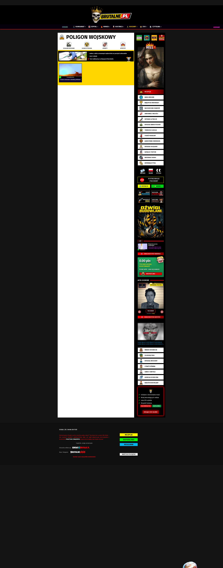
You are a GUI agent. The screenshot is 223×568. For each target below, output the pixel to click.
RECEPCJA (128, 435)
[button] (151, 331)
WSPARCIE (145, 186)
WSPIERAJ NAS (128, 440)
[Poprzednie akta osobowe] (139, 312)
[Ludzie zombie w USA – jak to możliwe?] (73, 56)
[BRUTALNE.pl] (111, 14)
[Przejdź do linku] (151, 67)
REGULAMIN (128, 444)
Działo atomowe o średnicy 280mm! (70, 79)
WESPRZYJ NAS (150, 274)
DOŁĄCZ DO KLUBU (150, 412)
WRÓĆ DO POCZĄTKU (129, 454)
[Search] (66, 27)
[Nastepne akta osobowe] (162, 312)
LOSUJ (158, 186)
